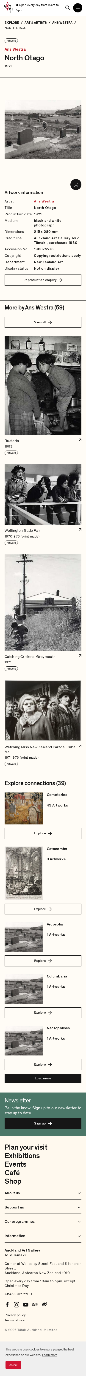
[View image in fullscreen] (75, 184)
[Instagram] (16, 1304)
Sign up (40, 1123)
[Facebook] (7, 1304)
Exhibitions (22, 1156)
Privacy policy (15, 1315)
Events (15, 1164)
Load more (43, 1078)
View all (40, 322)
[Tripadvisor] (35, 1304)
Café (12, 1173)
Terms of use (15, 1320)
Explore (40, 833)
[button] (43, 395)
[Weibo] (44, 1304)
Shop (13, 1181)
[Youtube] (25, 1304)
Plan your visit (26, 1147)
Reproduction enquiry (40, 280)
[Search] (67, 7)
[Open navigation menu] (77, 7)
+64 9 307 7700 (18, 1294)
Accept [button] (13, 1365)
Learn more (49, 1355)
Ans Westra (15, 49)
